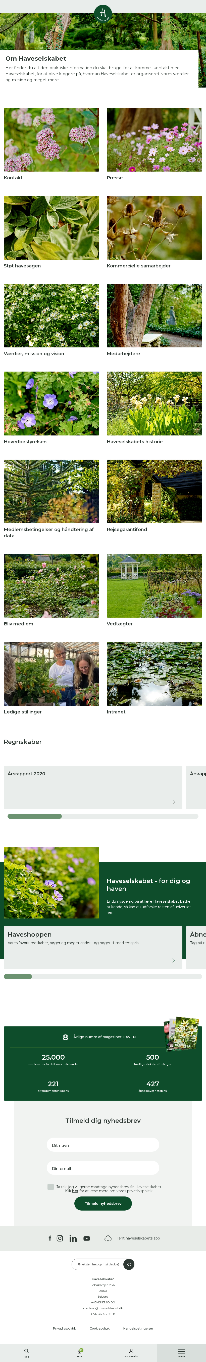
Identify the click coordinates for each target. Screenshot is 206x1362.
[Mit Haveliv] (131, 1350)
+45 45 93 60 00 (103, 1302)
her (75, 1191)
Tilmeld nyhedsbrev (103, 1203)
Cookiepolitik (100, 1328)
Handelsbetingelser (138, 1328)
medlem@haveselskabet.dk (103, 1308)
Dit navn (60, 1145)
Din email (61, 1168)
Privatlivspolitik (65, 1328)
